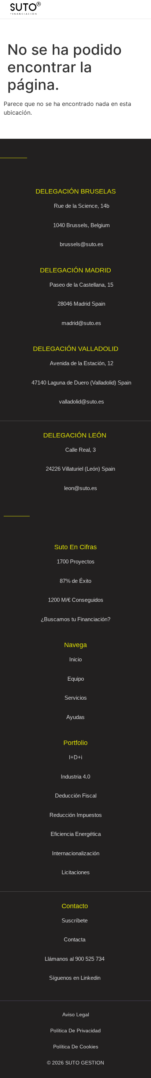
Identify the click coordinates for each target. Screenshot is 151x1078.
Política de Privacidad (75, 1030)
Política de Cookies (75, 1047)
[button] (125, 9)
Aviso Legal (75, 1014)
